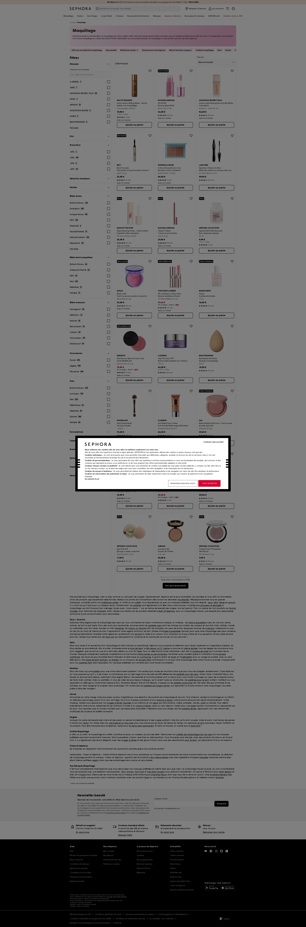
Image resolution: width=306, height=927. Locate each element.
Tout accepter (209, 483)
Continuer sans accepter (213, 442)
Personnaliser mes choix (182, 483)
